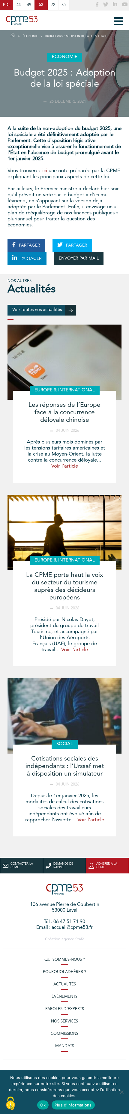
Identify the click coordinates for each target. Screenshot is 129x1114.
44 (18, 5)
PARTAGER (29, 245)
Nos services (64, 1021)
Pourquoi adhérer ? (64, 972)
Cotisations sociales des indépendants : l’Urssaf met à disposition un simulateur (65, 766)
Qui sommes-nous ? (64, 960)
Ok (43, 1105)
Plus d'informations (73, 1105)
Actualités (64, 984)
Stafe (79, 939)
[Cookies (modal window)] (10, 1104)
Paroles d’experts (64, 1009)
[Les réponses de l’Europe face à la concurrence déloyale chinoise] (65, 362)
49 (29, 5)
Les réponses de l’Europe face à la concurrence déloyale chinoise (64, 412)
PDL (6, 5)
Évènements (64, 997)
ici (44, 170)
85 (64, 5)
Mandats (64, 1046)
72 (53, 5)
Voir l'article (64, 466)
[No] (121, 1092)
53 (41, 5)
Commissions (64, 1034)
